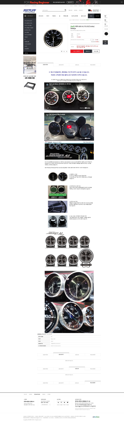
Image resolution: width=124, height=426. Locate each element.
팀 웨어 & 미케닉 (28, 30)
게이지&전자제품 (83, 19)
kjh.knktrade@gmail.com (37, 417)
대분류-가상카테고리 (75, 19)
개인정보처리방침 (37, 394)
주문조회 (85, 5)
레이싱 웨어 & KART (28, 20)
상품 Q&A (77, 64)
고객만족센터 (34, 5)
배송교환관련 (92, 64)
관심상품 (96, 51)
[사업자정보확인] (73, 417)
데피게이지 (81, 10)
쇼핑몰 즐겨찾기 (26, 5)
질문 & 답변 (83, 16)
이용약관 (30, 394)
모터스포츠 (41, 16)
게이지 (47, 16)
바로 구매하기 (76, 51)
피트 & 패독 (27, 32)
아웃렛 (26, 46)
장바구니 (80, 5)
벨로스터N (70, 10)
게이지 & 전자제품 (28, 34)
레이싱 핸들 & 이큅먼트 (29, 27)
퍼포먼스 (54, 16)
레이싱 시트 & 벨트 (28, 25)
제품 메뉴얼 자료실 (97, 5)
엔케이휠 (75, 10)
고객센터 (48, 394)
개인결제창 (27, 48)
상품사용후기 (61, 64)
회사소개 (25, 394)
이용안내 (43, 394)
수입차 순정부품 (74, 16)
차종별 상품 (65, 16)
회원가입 (75, 5)
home (70, 19)
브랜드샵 (26, 53)
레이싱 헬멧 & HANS (28, 23)
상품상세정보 (45, 64)
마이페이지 (90, 5)
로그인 (71, 5)
